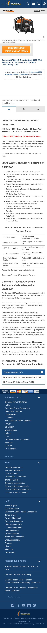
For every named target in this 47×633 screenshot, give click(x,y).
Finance (8, 543)
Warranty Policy (12, 530)
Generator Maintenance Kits (17, 486)
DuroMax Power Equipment (17, 439)
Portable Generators (14, 470)
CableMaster (10, 414)
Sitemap (8, 546)
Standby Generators (14, 467)
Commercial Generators (15, 477)
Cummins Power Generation (17, 408)
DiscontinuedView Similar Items (16, 49)
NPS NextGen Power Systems (18, 421)
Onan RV (9, 417)
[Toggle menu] (2, 4)
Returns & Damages (14, 521)
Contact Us (10, 552)
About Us (9, 549)
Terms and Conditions (14, 537)
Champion (9, 427)
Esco (7, 436)
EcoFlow (8, 443)
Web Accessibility (12, 540)
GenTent (8, 446)
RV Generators (11, 474)
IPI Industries (10, 449)
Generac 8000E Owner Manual (15, 382)
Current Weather (12, 534)
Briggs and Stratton (13, 411)
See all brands (9, 456)
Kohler (8, 405)
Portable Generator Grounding (18, 574)
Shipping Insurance (13, 524)
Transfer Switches (13, 480)
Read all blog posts (14, 597)
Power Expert (11, 505)
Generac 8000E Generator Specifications (19, 377)
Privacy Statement (13, 518)
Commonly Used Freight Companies (21, 512)
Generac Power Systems (16, 402)
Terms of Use (11, 515)
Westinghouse (11, 430)
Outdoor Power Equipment (16, 492)
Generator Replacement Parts (18, 489)
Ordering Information (14, 527)
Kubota (8, 433)
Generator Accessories (15, 483)
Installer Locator (12, 509)
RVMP (8, 424)
